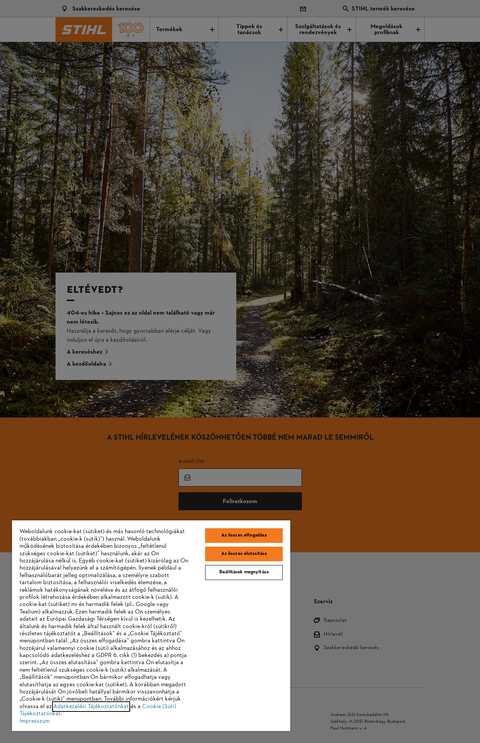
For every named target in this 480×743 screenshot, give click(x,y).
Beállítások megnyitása (243, 572)
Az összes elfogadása (244, 535)
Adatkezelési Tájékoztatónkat (91, 706)
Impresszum (35, 721)
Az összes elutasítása (244, 553)
